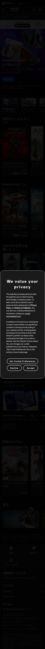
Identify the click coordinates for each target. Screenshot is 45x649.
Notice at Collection (23, 308)
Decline (14, 368)
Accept (31, 368)
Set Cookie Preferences (22, 361)
